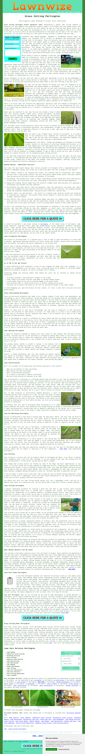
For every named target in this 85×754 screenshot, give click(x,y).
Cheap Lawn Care (45, 719)
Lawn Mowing (25, 741)
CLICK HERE (64, 612)
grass (29, 346)
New (16, 741)
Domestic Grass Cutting (44, 723)
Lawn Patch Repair (21, 721)
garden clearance (72, 685)
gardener (36, 576)
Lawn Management (58, 719)
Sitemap (5, 741)
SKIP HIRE (41, 682)
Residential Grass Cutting (62, 717)
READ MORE (63, 449)
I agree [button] (48, 749)
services (23, 687)
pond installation (19, 685)
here (50, 643)
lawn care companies (23, 635)
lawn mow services (48, 584)
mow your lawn (55, 55)
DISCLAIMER (77, 12)
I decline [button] (54, 749)
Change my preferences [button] (63, 749)
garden (38, 47)
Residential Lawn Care (31, 719)
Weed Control (13, 717)
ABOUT (66, 12)
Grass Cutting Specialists (25, 723)
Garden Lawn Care (70, 721)
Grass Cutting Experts (60, 723)
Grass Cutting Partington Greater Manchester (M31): (23, 24)
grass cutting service (29, 80)
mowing (27, 168)
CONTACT (71, 12)
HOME (58, 12)
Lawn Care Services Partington (19, 648)
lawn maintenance (42, 206)
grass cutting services (31, 588)
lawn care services (11, 114)
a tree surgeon (20, 682)
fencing (78, 680)
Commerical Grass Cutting (41, 717)
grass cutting (43, 33)
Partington (44, 224)
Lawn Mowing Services (72, 719)
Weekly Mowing (34, 721)
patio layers (8, 683)
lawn (45, 356)
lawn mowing (18, 231)
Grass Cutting (9, 721)
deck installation (46, 685)
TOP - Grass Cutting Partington (15, 729)
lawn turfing (35, 499)
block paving (73, 683)
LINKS (62, 12)
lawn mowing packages (38, 36)
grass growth (72, 337)
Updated (20, 741)
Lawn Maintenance (16, 719)
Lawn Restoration (57, 721)
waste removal (52, 683)
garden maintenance (63, 682)
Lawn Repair (45, 721)
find (9, 627)
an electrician (59, 680)
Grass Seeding (25, 717)
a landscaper (30, 683)
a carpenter (38, 680)
